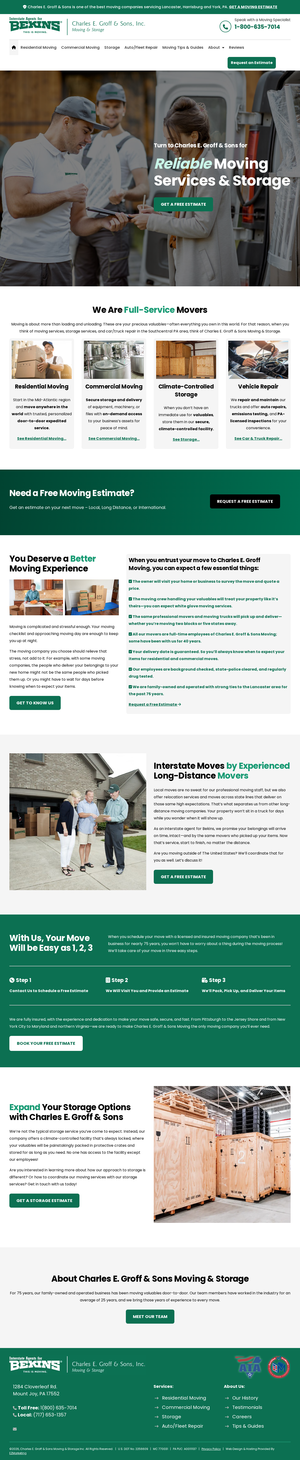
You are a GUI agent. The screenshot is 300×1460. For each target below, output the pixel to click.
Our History (245, 1398)
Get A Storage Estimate (44, 1200)
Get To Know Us (35, 703)
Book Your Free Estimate (46, 1043)
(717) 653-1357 (49, 1414)
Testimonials (247, 1407)
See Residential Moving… (41, 438)
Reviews (236, 47)
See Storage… (186, 439)
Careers (242, 1416)
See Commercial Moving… (114, 438)
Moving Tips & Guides (182, 47)
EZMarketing (17, 1453)
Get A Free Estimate (183, 204)
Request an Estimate (252, 62)
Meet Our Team (150, 1316)
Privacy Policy (211, 1449)
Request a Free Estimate (245, 501)
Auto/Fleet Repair (141, 47)
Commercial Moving (80, 47)
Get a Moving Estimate (253, 7)
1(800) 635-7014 (58, 1407)
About (214, 47)
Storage (112, 47)
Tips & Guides (248, 1426)
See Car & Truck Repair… (258, 438)
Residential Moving (38, 47)
